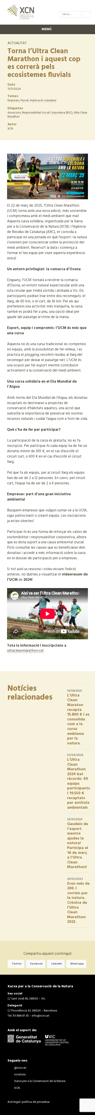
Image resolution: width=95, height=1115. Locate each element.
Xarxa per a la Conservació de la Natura (78, 6)
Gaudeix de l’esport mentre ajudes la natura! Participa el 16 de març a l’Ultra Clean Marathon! (77, 845)
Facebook (36, 964)
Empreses (13, 100)
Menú (46, 29)
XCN (86, 6)
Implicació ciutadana (43, 100)
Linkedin (56, 964)
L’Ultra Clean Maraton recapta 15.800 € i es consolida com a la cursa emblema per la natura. (78, 719)
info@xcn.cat (40, 1015)
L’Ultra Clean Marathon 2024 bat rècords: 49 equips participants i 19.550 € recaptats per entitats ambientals (78, 784)
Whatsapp (77, 964)
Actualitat (17, 43)
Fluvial (24, 100)
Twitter (17, 964)
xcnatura (70, 6)
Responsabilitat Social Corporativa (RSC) (47, 112)
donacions (14, 112)
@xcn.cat (63, 6)
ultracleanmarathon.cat (25, 651)
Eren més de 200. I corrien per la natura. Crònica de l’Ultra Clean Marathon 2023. (78, 902)
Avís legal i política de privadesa (28, 1102)
